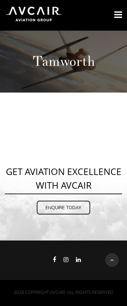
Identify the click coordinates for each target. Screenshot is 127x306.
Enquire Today (63, 208)
